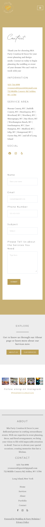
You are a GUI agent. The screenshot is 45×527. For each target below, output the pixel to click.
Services (22, 491)
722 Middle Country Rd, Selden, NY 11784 (22, 471)
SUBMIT (13, 282)
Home (22, 486)
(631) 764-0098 (14, 84)
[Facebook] (10, 153)
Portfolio (22, 500)
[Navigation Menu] (40, 8)
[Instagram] (16, 153)
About (22, 496)
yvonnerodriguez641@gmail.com (22, 88)
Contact (22, 505)
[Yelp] (22, 153)
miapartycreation (23, 393)
